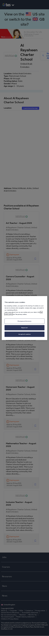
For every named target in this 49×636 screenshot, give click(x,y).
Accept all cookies (24, 334)
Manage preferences (24, 321)
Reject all (24, 327)
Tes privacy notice (21, 314)
